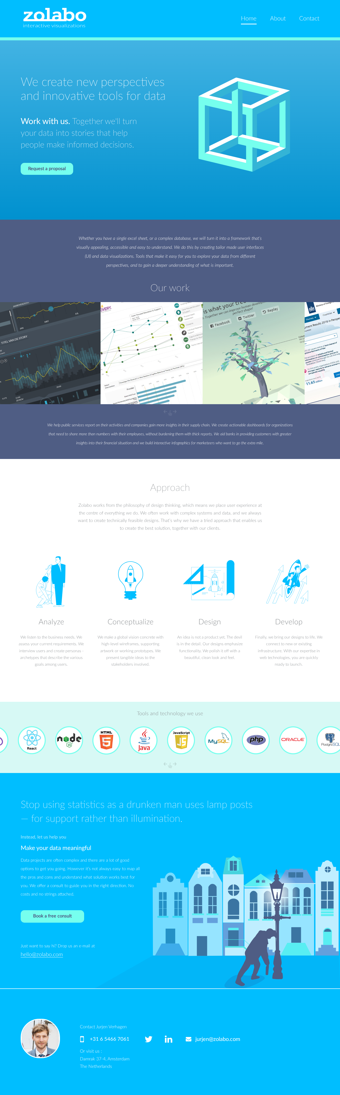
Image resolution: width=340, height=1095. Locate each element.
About (278, 19)
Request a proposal (47, 169)
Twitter (155, 1039)
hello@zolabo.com (42, 954)
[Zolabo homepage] (54, 17)
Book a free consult (52, 916)
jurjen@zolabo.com (217, 1039)
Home (249, 19)
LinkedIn (174, 1039)
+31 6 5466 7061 (109, 1039)
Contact (309, 19)
